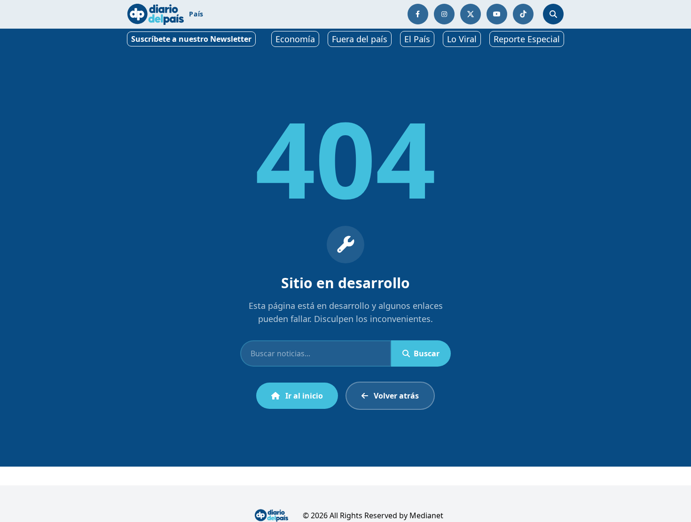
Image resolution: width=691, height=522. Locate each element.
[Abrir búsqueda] (553, 14)
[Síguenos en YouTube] (497, 14)
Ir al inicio (304, 396)
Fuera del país (359, 39)
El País (417, 39)
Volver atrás (396, 396)
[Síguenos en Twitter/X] (470, 14)
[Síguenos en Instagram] (444, 14)
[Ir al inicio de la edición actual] (155, 14)
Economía (295, 39)
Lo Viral (462, 39)
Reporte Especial (527, 39)
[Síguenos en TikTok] (523, 14)
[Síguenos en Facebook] (418, 14)
